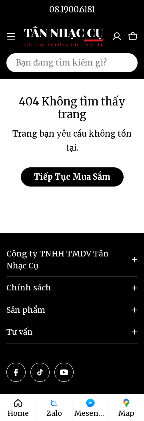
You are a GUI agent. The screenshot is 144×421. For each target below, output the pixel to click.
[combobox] (72, 62)
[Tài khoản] (117, 36)
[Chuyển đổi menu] (11, 36)
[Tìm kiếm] (126, 63)
